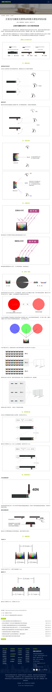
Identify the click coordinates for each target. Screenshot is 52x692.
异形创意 (4, 663)
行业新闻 (11, 15)
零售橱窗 (4, 652)
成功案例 (12, 661)
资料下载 (20, 663)
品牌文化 (27, 654)
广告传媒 (4, 658)
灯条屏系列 (12, 656)
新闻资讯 (7, 15)
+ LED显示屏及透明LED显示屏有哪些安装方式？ (26, 621)
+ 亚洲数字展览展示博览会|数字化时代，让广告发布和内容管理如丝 (26, 627)
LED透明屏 (3, 15)
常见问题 (20, 661)
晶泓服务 (20, 659)
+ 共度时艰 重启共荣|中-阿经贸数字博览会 (26, 631)
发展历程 (27, 658)
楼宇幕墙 (4, 650)
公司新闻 (20, 650)
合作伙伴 (27, 659)
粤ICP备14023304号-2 (29, 685)
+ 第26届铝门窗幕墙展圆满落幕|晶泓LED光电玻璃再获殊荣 (26, 625)
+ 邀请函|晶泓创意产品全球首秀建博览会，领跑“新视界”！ (26, 633)
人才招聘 (27, 661)
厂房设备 (27, 652)
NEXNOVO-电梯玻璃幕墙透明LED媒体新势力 (14, 615)
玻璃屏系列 (12, 650)
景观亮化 (4, 656)
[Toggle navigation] (48, 2)
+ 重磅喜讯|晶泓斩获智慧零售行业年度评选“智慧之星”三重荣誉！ (26, 629)
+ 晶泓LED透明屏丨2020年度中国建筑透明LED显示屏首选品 (26, 623)
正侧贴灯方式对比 (8, 612)
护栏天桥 (4, 659)
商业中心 (4, 654)
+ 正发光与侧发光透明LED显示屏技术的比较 (26, 636)
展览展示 (4, 661)
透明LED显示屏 (27, 26)
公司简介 (27, 650)
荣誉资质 (27, 656)
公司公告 (20, 652)
